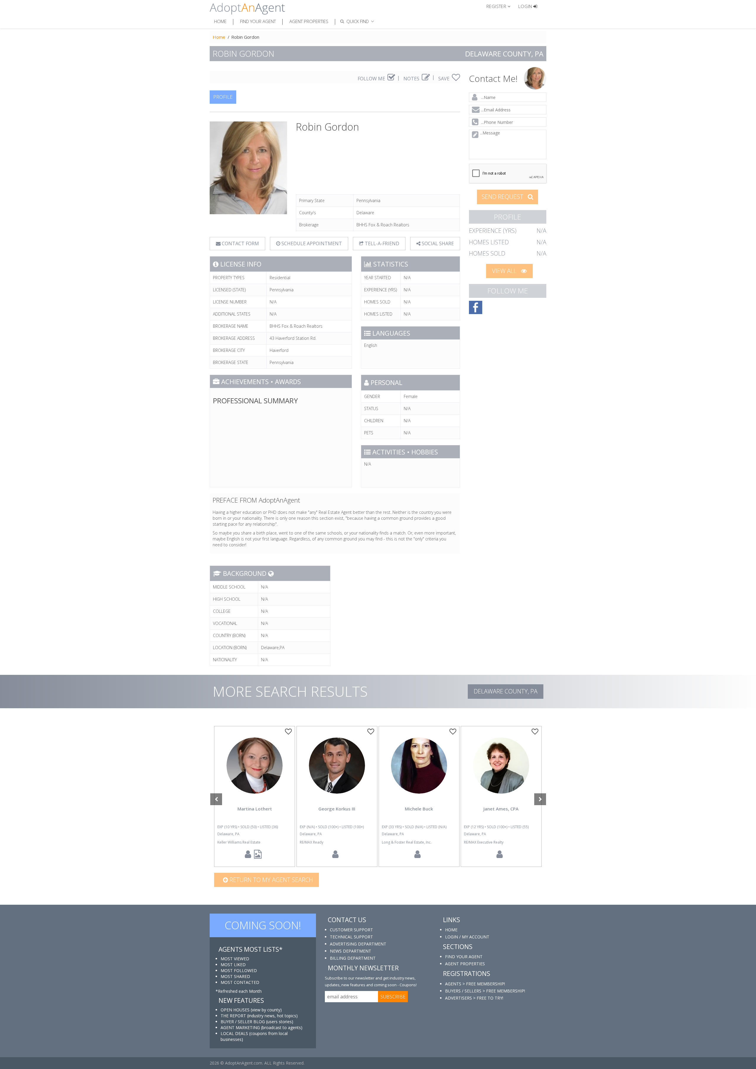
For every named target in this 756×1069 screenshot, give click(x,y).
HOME (451, 929)
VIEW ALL (505, 271)
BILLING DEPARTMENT (353, 958)
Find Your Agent (258, 21)
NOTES (412, 78)
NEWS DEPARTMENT (350, 951)
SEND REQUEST (503, 197)
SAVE (444, 78)
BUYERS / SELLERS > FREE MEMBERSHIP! (485, 991)
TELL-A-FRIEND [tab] (381, 243)
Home (220, 21)
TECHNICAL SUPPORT (351, 937)
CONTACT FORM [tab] (240, 243)
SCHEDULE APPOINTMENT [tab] (311, 243)
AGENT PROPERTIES (465, 963)
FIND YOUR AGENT (464, 956)
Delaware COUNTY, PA (505, 691)
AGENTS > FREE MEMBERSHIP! (475, 984)
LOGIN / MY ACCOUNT (467, 937)
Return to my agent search (270, 880)
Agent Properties (308, 21)
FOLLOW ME (372, 78)
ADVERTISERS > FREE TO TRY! (474, 998)
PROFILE (223, 96)
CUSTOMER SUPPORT (351, 929)
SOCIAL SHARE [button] (437, 243)
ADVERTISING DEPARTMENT (358, 944)
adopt (254, 770)
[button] (501, 5)
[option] (254, 796)
